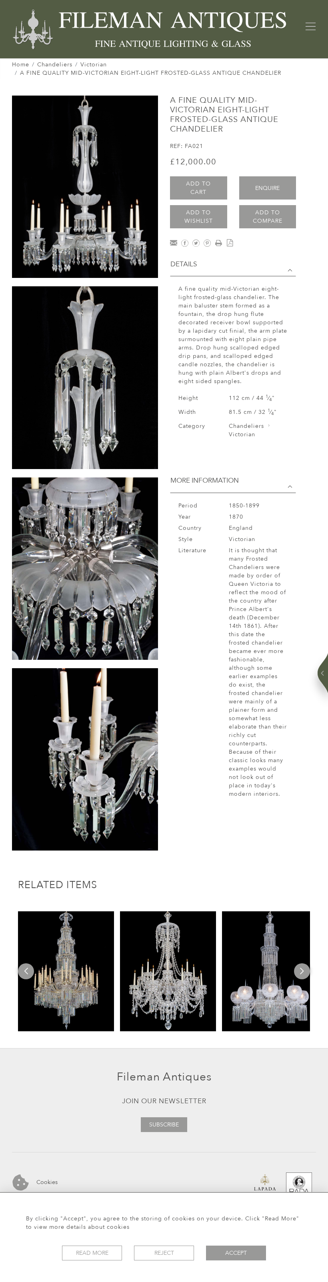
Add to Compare (267, 217)
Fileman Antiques (164, 1076)
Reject (164, 1253)
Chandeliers (54, 64)
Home (20, 64)
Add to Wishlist (198, 217)
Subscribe (164, 1124)
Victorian (93, 64)
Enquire (267, 188)
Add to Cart (198, 188)
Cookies (46, 1182)
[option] (66, 971)
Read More (92, 1253)
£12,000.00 (193, 161)
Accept (236, 1253)
